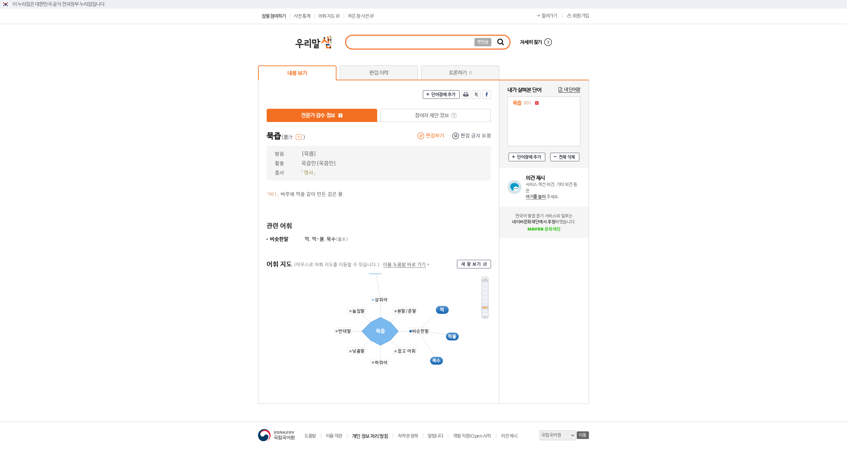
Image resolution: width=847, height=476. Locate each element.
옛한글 (483, 42)
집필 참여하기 (274, 16)
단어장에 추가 (443, 94)
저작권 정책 (408, 436)
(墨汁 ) (293, 137)
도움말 (310, 436)
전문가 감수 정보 (318, 115)
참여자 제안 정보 (432, 115)
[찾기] (501, 42)
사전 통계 (302, 16)
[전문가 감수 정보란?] (340, 115)
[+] (485, 279)
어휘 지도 (326, 16)
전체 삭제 (567, 157)
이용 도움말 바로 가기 (404, 264)
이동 (583, 435)
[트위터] (476, 94)
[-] (485, 316)
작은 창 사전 (358, 16)
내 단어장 (572, 89)
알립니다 (435, 436)
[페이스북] (486, 94)
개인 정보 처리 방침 (370, 436)
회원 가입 (581, 16)
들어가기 (549, 16)
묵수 (337, 239)
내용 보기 (297, 73)
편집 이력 (378, 73)
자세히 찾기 (531, 42)
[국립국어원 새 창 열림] (276, 435)
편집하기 (435, 136)
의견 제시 (509, 436)
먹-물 (318, 239)
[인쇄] (466, 94)
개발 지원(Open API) (472, 436)
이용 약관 (334, 436)
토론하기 (460, 73)
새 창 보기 (471, 264)
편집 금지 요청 (476, 136)
